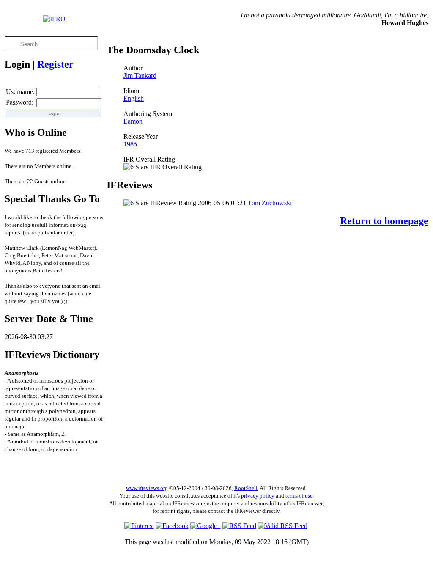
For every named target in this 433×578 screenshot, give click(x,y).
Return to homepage (384, 220)
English (133, 98)
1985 (130, 144)
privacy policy (257, 496)
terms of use (298, 496)
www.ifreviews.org (147, 488)
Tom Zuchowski (270, 202)
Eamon (133, 121)
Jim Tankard (139, 75)
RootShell (246, 488)
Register (55, 64)
